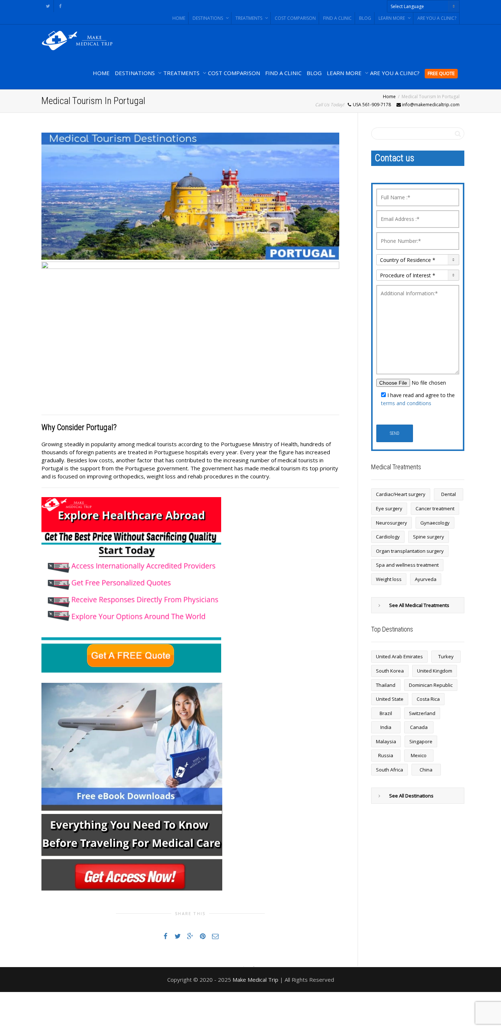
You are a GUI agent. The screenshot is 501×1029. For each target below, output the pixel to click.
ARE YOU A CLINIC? (436, 18)
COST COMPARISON (295, 18)
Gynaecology (435, 522)
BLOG (365, 18)
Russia (385, 755)
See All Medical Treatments (419, 605)
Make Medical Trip (255, 979)
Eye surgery (389, 508)
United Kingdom (434, 670)
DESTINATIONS (208, 18)
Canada (419, 727)
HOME (178, 18)
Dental (448, 494)
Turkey (446, 656)
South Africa (389, 769)
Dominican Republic (431, 685)
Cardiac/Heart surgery (400, 494)
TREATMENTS (249, 18)
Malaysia (386, 741)
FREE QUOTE (441, 73)
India (385, 727)
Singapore (420, 741)
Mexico (419, 755)
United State (389, 699)
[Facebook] (60, 6)
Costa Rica (428, 699)
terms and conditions (406, 403)
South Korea (390, 670)
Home (389, 96)
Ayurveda (425, 579)
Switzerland (422, 713)
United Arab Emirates (399, 656)
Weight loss (389, 579)
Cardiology (388, 536)
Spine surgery (428, 536)
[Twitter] (48, 6)
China (426, 769)
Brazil (386, 713)
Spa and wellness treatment (407, 565)
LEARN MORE (392, 18)
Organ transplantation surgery (410, 551)
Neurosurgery (391, 522)
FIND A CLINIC (337, 18)
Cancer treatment (435, 508)
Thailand (385, 685)
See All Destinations (411, 795)
